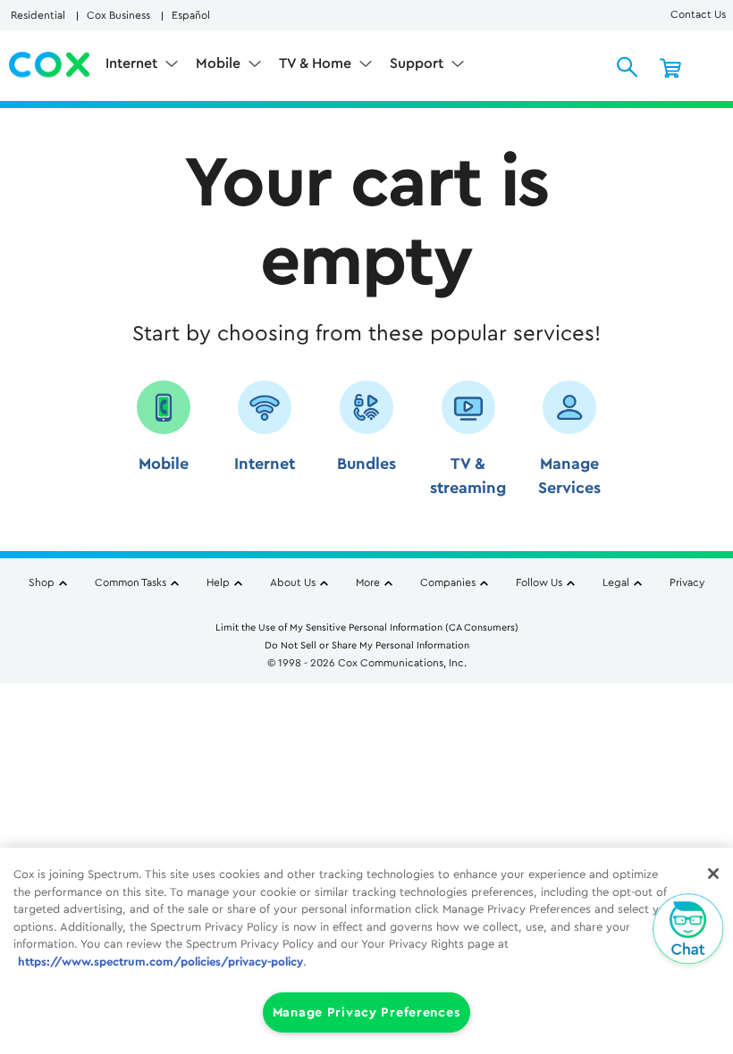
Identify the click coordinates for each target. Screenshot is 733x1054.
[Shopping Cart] (670, 67)
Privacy (687, 582)
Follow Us (539, 582)
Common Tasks (130, 582)
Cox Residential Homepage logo (50, 65)
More (368, 582)
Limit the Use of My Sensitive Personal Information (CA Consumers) (366, 627)
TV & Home (317, 63)
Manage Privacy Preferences (367, 1012)
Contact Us (698, 14)
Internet (133, 63)
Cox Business (118, 15)
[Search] (627, 67)
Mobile (220, 63)
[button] (163, 445)
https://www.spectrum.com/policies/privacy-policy (160, 961)
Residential (38, 15)
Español (191, 15)
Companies (448, 582)
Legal (615, 582)
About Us (293, 582)
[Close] (713, 873)
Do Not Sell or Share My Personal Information (367, 645)
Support (418, 63)
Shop (42, 582)
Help (218, 582)
